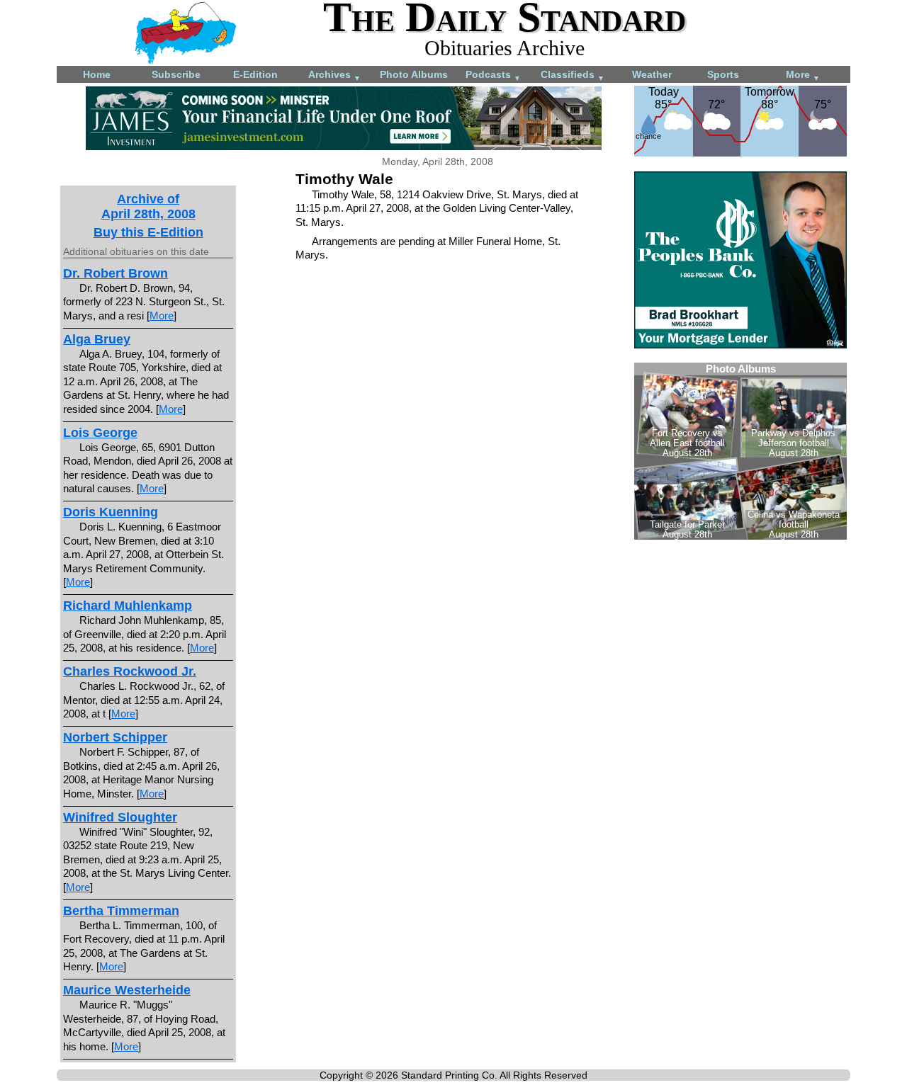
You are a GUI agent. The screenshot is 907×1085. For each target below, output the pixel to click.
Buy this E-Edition (148, 232)
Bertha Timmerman (121, 911)
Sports (723, 74)
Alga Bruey (96, 339)
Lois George (100, 433)
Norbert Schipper (115, 737)
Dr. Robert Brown (115, 273)
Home (97, 74)
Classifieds (572, 75)
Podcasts (493, 75)
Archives (334, 75)
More (803, 75)
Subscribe (176, 74)
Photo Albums (414, 74)
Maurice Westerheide (127, 990)
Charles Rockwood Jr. (129, 671)
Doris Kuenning (110, 512)
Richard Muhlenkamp (127, 605)
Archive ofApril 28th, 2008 (148, 206)
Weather (652, 74)
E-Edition (255, 74)
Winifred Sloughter (120, 817)
